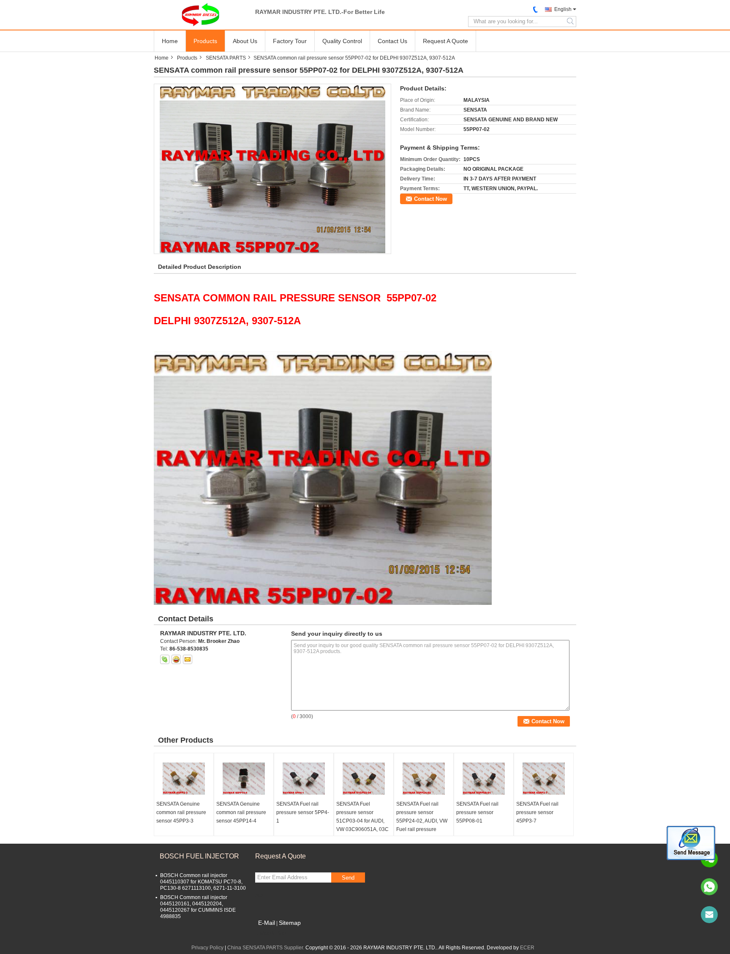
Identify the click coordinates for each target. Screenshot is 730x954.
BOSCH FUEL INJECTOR (199, 856)
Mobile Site (273, 933)
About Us (245, 41)
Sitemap (290, 922)
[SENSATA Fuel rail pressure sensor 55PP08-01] (483, 778)
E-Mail (266, 922)
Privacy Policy (207, 948)
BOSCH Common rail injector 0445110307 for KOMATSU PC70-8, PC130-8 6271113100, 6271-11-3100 (203, 881)
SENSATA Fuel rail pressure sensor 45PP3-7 (537, 812)
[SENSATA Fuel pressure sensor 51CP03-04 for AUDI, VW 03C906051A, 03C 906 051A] (363, 778)
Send (348, 878)
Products (205, 41)
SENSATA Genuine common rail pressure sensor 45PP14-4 (241, 812)
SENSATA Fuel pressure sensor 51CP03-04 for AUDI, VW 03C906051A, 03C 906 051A (362, 821)
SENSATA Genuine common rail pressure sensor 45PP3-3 (181, 812)
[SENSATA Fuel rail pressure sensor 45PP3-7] (543, 778)
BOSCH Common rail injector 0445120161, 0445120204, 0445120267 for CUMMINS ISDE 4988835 (198, 906)
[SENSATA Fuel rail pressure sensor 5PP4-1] (303, 778)
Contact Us (392, 41)
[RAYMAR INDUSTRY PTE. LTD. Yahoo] (176, 659)
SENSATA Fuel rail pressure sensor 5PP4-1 (302, 812)
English (563, 9)
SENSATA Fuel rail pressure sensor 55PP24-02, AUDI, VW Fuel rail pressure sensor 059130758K (421, 821)
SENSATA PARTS (226, 58)
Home (170, 41)
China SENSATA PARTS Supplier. (266, 948)
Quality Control (342, 41)
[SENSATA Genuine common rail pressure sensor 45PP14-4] (243, 778)
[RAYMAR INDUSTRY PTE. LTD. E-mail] (187, 659)
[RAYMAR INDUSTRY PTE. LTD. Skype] (164, 659)
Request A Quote (445, 41)
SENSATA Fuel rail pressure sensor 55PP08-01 (477, 812)
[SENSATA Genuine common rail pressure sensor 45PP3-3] (183, 778)
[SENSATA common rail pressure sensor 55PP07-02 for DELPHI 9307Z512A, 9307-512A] (272, 169)
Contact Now (430, 199)
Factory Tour (290, 41)
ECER (527, 948)
